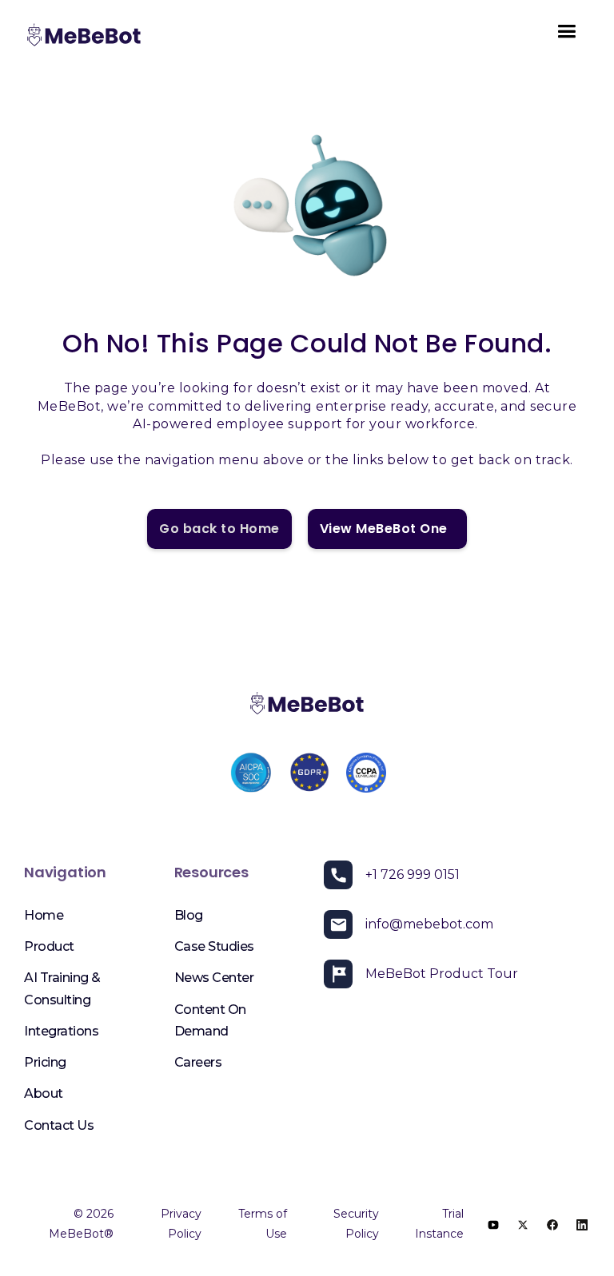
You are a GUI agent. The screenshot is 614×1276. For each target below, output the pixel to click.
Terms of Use (262, 1223)
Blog (188, 915)
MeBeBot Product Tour (441, 973)
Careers (198, 1062)
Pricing (45, 1062)
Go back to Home (219, 528)
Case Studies (214, 946)
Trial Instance (439, 1223)
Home (43, 915)
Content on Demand (210, 1020)
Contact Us (59, 1125)
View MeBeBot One (387, 528)
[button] (566, 36)
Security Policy (356, 1223)
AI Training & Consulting (62, 988)
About (43, 1093)
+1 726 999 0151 (412, 874)
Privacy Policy (181, 1223)
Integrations (61, 1031)
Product (49, 946)
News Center (214, 977)
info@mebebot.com (429, 924)
